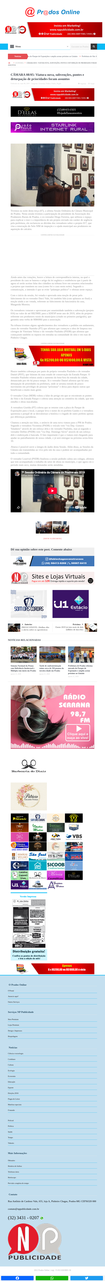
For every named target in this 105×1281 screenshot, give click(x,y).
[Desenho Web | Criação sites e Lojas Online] (34, 1241)
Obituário (11, 1160)
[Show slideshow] (52, 539)
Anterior (28, 624)
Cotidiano (11, 1059)
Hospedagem (13, 1036)
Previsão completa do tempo (18, 1183)
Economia (42, 84)
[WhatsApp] (52, 1278)
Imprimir (83, 84)
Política (48, 84)
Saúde (10, 1132)
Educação (11, 1082)
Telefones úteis (13, 1172)
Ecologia (11, 1071)
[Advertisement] (52, 256)
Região (59, 84)
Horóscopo (12, 1177)
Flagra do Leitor (14, 1099)
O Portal (11, 991)
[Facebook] (17, 1278)
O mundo (11, 1110)
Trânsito (11, 1143)
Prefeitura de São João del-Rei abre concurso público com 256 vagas (71, 56)
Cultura (11, 1065)
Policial (11, 1120)
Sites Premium (13, 1019)
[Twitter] (86, 1278)
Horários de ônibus (15, 1166)
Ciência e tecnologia (15, 1053)
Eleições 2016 (13, 1093)
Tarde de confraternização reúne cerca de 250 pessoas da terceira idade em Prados (51, 668)
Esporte (11, 1088)
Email (92, 84)
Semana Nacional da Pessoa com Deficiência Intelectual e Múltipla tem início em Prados (23, 668)
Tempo (10, 1137)
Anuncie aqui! (13, 996)
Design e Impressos (15, 1031)
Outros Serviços (14, 1002)
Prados (53, 84)
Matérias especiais (14, 1105)
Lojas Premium (13, 1025)
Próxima (77, 624)
